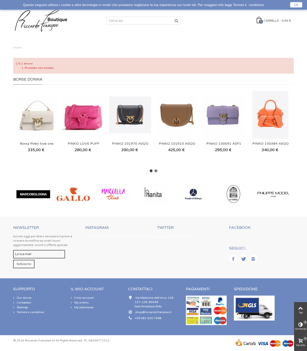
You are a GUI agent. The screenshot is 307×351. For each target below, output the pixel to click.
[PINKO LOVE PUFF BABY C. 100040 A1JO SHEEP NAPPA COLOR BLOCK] (83, 115)
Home (17, 47)
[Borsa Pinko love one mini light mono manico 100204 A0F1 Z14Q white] (37, 115)
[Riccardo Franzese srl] (40, 20)
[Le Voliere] (233, 194)
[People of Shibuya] (193, 194)
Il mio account (84, 297)
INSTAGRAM (97, 228)
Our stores (23, 297)
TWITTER (165, 228)
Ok (296, 5)
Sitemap (22, 307)
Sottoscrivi (24, 264)
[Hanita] (153, 194)
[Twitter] (243, 259)
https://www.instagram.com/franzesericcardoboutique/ (123, 236)
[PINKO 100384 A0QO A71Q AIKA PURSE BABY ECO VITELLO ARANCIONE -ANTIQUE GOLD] (270, 115)
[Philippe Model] (273, 194)
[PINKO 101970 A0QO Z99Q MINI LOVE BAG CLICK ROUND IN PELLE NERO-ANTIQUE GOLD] (130, 115)
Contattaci (23, 302)
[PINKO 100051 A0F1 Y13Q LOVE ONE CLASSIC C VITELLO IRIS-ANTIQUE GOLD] (224, 115)
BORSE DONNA (27, 79)
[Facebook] (233, 259)
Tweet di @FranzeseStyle (174, 236)
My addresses (84, 307)
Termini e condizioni (30, 312)
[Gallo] (73, 194)
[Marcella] (113, 194)
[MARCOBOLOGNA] (33, 194)
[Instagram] (253, 259)
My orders (81, 302)
